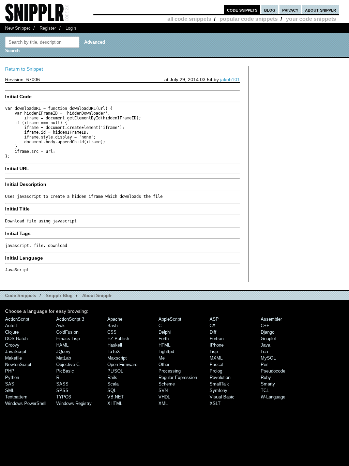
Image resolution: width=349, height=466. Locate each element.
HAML (62, 345)
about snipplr (320, 10)
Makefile (13, 358)
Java (265, 345)
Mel (162, 358)
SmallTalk (219, 384)
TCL (265, 390)
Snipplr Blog (59, 295)
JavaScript (15, 351)
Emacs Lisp (68, 338)
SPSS (62, 390)
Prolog (216, 371)
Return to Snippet (24, 69)
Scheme (166, 384)
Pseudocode (273, 371)
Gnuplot (268, 338)
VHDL (164, 396)
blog (269, 10)
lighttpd (166, 351)
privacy (290, 10)
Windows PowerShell (25, 403)
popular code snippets (248, 19)
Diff (213, 332)
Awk (60, 325)
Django (267, 332)
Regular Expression (177, 377)
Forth (163, 338)
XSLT (215, 403)
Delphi (164, 332)
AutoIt (11, 325)
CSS (112, 332)
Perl (265, 364)
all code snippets (189, 19)
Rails (112, 377)
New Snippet (17, 28)
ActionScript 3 (70, 319)
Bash (112, 325)
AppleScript (169, 319)
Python (12, 377)
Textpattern (16, 396)
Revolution (220, 377)
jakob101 (230, 79)
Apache (114, 319)
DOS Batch (16, 338)
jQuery (63, 351)
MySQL (268, 358)
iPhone (217, 345)
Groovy (12, 345)
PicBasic (65, 371)
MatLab (63, 358)
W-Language (273, 396)
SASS (62, 384)
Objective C (67, 364)
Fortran (217, 338)
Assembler (271, 319)
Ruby (266, 377)
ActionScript (17, 319)
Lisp (214, 351)
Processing (169, 371)
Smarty (268, 384)
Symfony (218, 390)
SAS (9, 384)
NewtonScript (18, 364)
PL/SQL (115, 371)
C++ (265, 325)
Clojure (12, 332)
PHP (9, 371)
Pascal (216, 364)
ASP (214, 319)
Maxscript (117, 358)
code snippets (242, 10)
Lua (264, 351)
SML (9, 390)
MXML (216, 358)
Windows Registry (74, 403)
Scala (113, 384)
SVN (163, 390)
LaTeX (113, 351)
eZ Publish (118, 338)
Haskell (114, 345)
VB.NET (115, 396)
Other (163, 364)
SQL (111, 390)
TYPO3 (63, 396)
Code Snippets (20, 295)
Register (48, 28)
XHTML (114, 403)
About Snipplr (97, 295)
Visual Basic (222, 396)
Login (70, 28)
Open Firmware (122, 364)
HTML (164, 345)
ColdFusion (67, 332)
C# (212, 325)
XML (163, 403)
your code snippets (311, 19)
